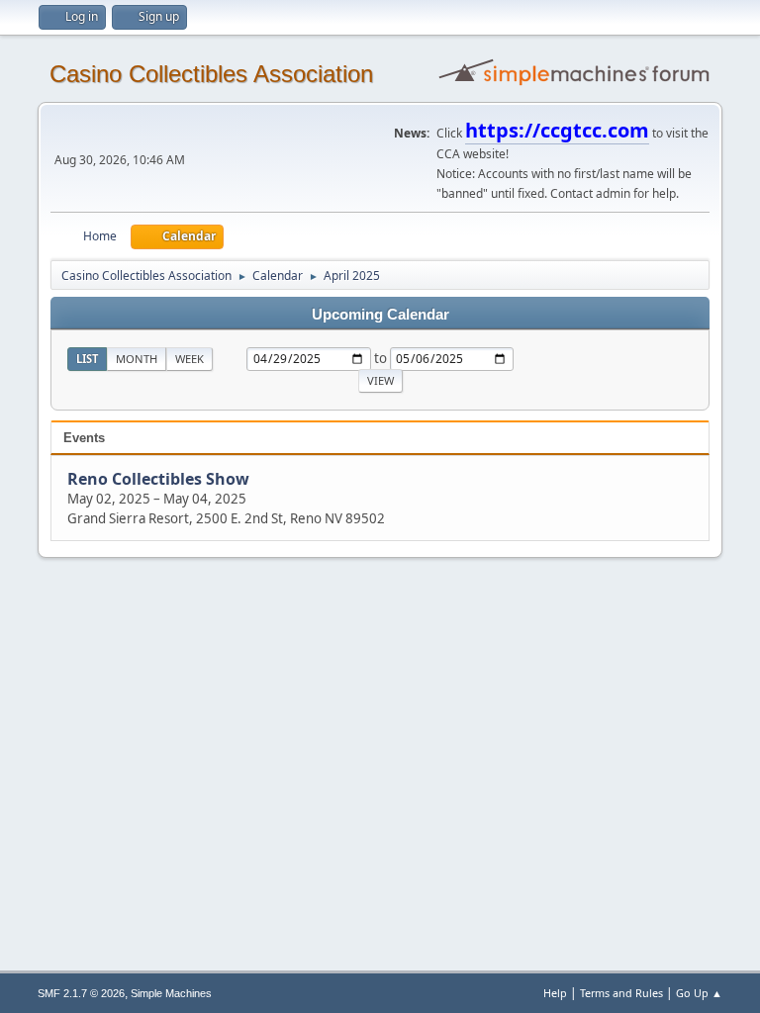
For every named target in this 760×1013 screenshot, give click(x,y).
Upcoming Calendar (380, 314)
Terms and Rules (621, 992)
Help (555, 992)
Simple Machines (171, 993)
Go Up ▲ (699, 992)
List (87, 358)
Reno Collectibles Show (158, 479)
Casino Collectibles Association (211, 73)
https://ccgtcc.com (557, 130)
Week (189, 358)
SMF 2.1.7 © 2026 (81, 993)
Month (136, 358)
